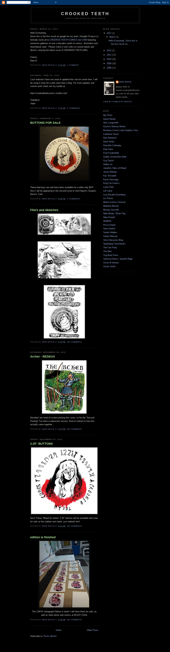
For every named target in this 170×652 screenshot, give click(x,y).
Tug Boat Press (110, 255)
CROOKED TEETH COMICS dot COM (68, 40)
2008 (109, 68)
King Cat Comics (111, 183)
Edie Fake (108, 149)
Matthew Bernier (111, 206)
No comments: (75, 342)
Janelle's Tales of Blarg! (114, 168)
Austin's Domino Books (114, 126)
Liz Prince (108, 198)
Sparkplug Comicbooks (114, 243)
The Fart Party (110, 247)
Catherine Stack (111, 134)
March (112, 37)
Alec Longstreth (110, 122)
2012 (109, 50)
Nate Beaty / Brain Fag (114, 213)
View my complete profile (117, 102)
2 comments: (74, 199)
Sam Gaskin (109, 228)
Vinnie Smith (109, 266)
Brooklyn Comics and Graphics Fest (120, 130)
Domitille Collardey (112, 145)
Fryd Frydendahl (111, 153)
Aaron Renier (109, 119)
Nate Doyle (125, 82)
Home (58, 630)
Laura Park (108, 187)
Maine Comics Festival (114, 202)
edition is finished (43, 537)
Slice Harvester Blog (113, 240)
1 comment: (73, 65)
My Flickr (107, 115)
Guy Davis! (108, 160)
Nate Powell (109, 217)
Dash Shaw (108, 141)
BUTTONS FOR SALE (45, 122)
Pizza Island (109, 225)
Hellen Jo (107, 164)
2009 (109, 63)
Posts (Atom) (50, 636)
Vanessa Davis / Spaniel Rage (117, 259)
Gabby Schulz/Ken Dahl (114, 156)
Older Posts (92, 630)
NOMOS (107, 221)
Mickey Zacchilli (111, 210)
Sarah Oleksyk (110, 236)
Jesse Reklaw (110, 172)
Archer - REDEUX (42, 356)
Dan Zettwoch (110, 138)
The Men (107, 251)
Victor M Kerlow (111, 262)
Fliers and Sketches (44, 210)
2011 (109, 55)
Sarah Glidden (110, 232)
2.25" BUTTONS (41, 443)
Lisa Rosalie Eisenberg (114, 194)
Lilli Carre (107, 191)
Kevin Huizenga (110, 179)
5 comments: (74, 108)
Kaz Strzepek (109, 175)
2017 (109, 33)
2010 (109, 59)
